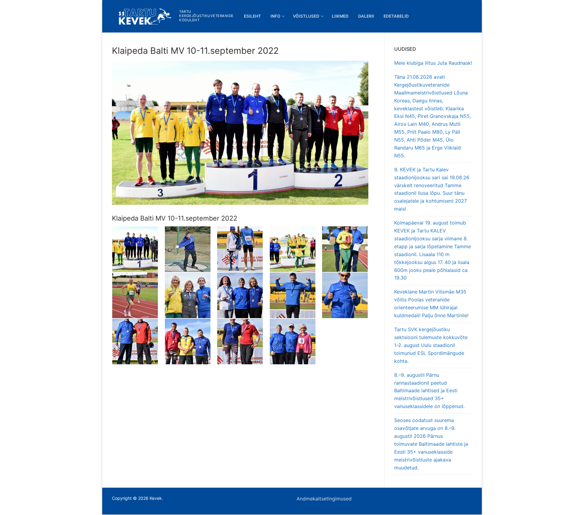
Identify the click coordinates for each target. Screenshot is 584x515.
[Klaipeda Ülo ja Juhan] (348, 249)
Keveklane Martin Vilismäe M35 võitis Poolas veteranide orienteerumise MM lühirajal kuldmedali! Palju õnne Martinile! (431, 303)
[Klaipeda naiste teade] (296, 249)
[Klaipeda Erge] (243, 295)
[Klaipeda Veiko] (243, 249)
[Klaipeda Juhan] (138, 341)
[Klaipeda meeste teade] (138, 249)
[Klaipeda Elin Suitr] (191, 295)
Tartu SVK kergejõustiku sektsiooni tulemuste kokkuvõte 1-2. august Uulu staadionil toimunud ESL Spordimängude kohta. (431, 345)
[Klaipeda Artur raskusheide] (191, 249)
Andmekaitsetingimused (324, 499)
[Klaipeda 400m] (138, 295)
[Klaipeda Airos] (296, 295)
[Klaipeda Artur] (191, 341)
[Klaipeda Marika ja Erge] (296, 341)
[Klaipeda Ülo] (348, 295)
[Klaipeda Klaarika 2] (243, 341)
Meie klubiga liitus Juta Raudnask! (433, 63)
